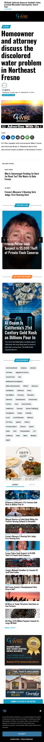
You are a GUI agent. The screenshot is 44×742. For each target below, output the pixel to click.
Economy (9, 585)
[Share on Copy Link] (32, 137)
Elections (36, 9)
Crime (7, 551)
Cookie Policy (14, 739)
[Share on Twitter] (8, 137)
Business (8, 319)
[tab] (15, 485)
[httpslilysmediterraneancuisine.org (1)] (23, 481)
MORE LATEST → (11, 628)
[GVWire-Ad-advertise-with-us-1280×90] (22, 127)
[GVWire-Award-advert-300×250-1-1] (23, 665)
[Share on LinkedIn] (13, 137)
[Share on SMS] (27, 137)
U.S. (7, 568)
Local (6, 27)
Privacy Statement (27, 739)
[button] (40, 711)
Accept (22, 734)
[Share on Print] (18, 137)
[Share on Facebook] (3, 137)
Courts (8, 517)
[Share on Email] (22, 137)
